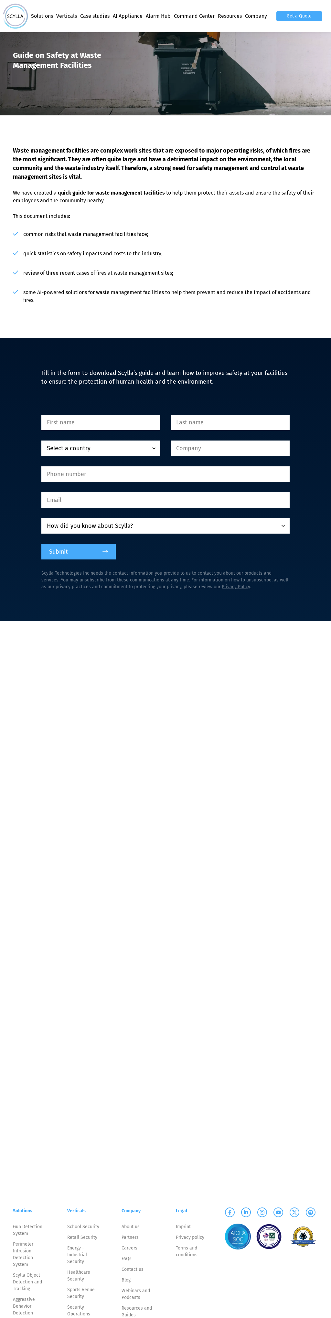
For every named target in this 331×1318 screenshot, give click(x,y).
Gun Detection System (27, 1230)
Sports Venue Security (81, 1293)
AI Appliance (128, 16)
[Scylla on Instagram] (262, 1212)
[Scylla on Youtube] (278, 1212)
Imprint (183, 1226)
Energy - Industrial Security (77, 1254)
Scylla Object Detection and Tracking (27, 1281)
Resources (230, 16)
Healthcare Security (78, 1276)
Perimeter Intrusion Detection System (23, 1254)
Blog (126, 1280)
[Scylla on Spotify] (310, 1212)
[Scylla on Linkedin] (246, 1212)
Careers (129, 1248)
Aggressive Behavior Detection (24, 1306)
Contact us (133, 1269)
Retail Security (82, 1237)
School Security (83, 1226)
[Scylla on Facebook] (230, 1212)
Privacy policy (190, 1237)
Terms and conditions (187, 1251)
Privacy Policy (236, 587)
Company (256, 16)
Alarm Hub (158, 16)
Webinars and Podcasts (136, 1294)
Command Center (194, 16)
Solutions (42, 16)
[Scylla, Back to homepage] (15, 16)
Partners (130, 1237)
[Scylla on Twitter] (294, 1212)
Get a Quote (299, 16)
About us (131, 1226)
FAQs (127, 1258)
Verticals (66, 16)
